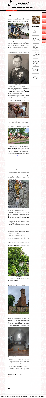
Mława (36, 53)
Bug (33, 38)
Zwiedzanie (34, 76)
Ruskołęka (34, 62)
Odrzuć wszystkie (38, 396)
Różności (37, 62)
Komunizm (34, 47)
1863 (35, 30)
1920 (37, 30)
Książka (34, 48)
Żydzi (37, 78)
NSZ (38, 53)
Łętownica (34, 77)
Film (38, 40)
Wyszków (37, 70)
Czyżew (38, 39)
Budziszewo (37, 37)
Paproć (35, 56)
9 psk (33, 33)
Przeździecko (37, 60)
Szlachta (37, 63)
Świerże (37, 77)
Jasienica (34, 45)
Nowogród (36, 54)
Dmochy (33, 40)
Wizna (37, 68)
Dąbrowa (36, 40)
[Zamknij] (45, 396)
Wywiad (37, 71)
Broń (34, 37)
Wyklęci (34, 70)
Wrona (38, 69)
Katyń (37, 46)
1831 (33, 30)
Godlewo (38, 41)
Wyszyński (34, 71)
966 (35, 33)
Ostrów (37, 55)
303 (35, 31)
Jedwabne (37, 45)
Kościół (37, 47)
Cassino (37, 38)
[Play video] (18, 161)
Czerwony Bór (34, 39)
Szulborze (34, 64)
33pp (37, 31)
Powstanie (33, 60)
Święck (34, 78)
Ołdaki (33, 56)
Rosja (38, 61)
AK (37, 33)
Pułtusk (36, 61)
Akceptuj (43, 396)
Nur (38, 54)
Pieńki (38, 56)
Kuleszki (37, 48)
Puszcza (33, 61)
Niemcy (33, 54)
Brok (32, 37)
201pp (33, 31)
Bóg (35, 38)
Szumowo (37, 64)
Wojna (33, 69)
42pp (33, 32)
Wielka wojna (34, 68)
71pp (37, 32)
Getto (35, 41)
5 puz (35, 32)
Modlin (33, 53)
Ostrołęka (34, 55)
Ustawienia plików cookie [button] (32, 396)
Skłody (34, 63)
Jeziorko (34, 46)
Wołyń (35, 69)
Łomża (37, 76)
